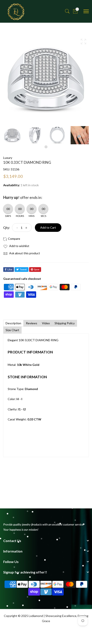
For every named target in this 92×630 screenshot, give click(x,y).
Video (46, 323)
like (9, 269)
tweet (23, 269)
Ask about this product (24, 253)
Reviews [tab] (31, 323)
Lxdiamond (36, 616)
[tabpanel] (12, 135)
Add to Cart (48, 227)
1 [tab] (46, 146)
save (36, 269)
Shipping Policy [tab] (65, 323)
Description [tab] (13, 323)
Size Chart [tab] (12, 330)
